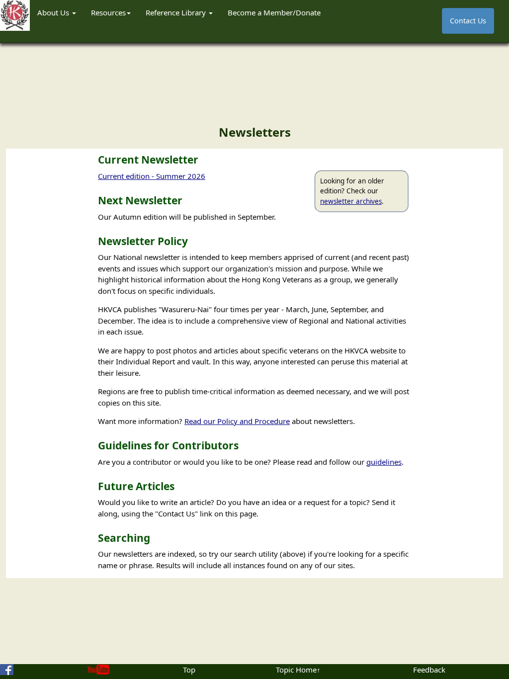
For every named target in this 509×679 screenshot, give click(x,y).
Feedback (429, 670)
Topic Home (296, 670)
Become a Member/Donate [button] (274, 12)
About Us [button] (54, 12)
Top (189, 670)
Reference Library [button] (177, 12)
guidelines (384, 462)
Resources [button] (108, 12)
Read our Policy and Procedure (237, 421)
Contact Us (468, 20)
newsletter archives (351, 201)
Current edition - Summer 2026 (151, 176)
